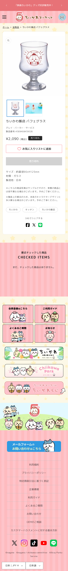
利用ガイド (34, 497)
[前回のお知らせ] (6, 5)
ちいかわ (13, 209)
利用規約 (34, 464)
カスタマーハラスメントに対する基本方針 (34, 530)
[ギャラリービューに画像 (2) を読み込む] (33, 108)
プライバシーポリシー (34, 472)
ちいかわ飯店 (48, 209)
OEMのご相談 (34, 522)
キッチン (29, 209)
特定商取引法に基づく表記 (34, 481)
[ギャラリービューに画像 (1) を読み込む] (15, 108)
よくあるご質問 (34, 505)
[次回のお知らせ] (61, 5)
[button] (4, 17)
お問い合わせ (34, 513)
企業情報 (34, 489)
